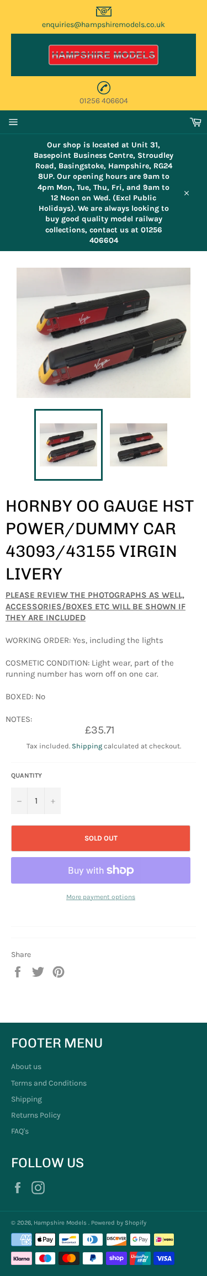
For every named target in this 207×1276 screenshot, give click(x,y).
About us (26, 1066)
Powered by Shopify (118, 1222)
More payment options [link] (100, 897)
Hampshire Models (61, 1222)
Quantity (26, 775)
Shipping (87, 746)
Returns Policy (36, 1115)
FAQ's (20, 1131)
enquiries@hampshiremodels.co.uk (103, 24)
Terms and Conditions (49, 1083)
